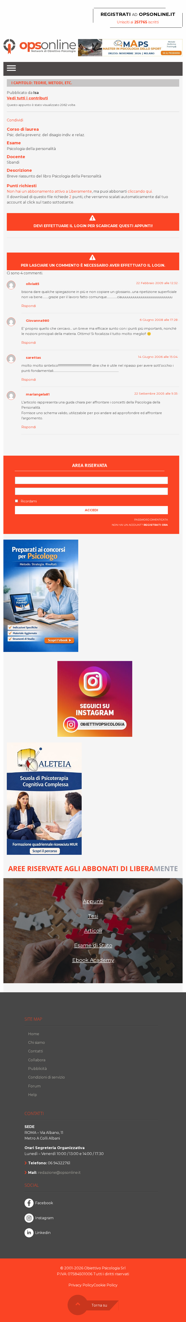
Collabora (36, 1060)
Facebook (44, 1203)
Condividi (15, 120)
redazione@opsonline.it (59, 1172)
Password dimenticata (151, 519)
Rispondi (28, 306)
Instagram (44, 1218)
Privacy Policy (81, 1285)
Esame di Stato (93, 945)
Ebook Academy (93, 960)
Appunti (93, 901)
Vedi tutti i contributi (27, 98)
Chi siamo (36, 1042)
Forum (34, 1086)
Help (32, 1095)
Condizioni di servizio (46, 1077)
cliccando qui (140, 191)
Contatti (35, 1051)
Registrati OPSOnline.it (137, 14)
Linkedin (43, 1233)
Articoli (93, 930)
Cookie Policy (105, 1285)
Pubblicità (37, 1068)
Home (33, 1034)
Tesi (93, 916)
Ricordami (28, 501)
